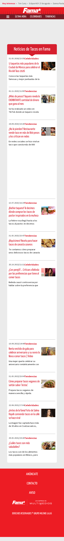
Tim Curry (22, 3)
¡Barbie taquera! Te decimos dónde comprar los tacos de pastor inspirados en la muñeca (23, 212)
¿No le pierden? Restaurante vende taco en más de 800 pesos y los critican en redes (24, 133)
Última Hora (20, 16)
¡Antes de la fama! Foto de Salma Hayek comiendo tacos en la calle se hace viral (24, 414)
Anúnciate (32, 474)
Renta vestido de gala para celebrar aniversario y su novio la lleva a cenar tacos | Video (24, 352)
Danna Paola (58, 3)
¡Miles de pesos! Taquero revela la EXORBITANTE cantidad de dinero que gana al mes (24, 100)
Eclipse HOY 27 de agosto (39, 3)
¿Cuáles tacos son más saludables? (19, 445)
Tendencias (50, 16)
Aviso (32, 492)
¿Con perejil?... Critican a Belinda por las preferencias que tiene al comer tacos (24, 273)
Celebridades (36, 16)
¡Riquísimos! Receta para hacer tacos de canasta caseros (23, 242)
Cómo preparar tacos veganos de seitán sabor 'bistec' (24, 383)
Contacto (32, 483)
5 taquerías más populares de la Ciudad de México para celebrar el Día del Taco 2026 (24, 67)
